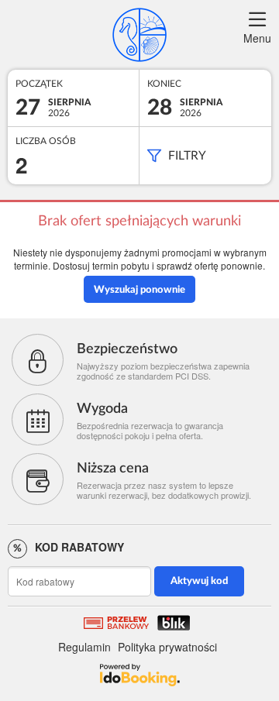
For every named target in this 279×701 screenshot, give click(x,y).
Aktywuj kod (199, 581)
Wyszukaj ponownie (139, 290)
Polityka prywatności (167, 647)
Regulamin (84, 647)
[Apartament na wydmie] (139, 35)
